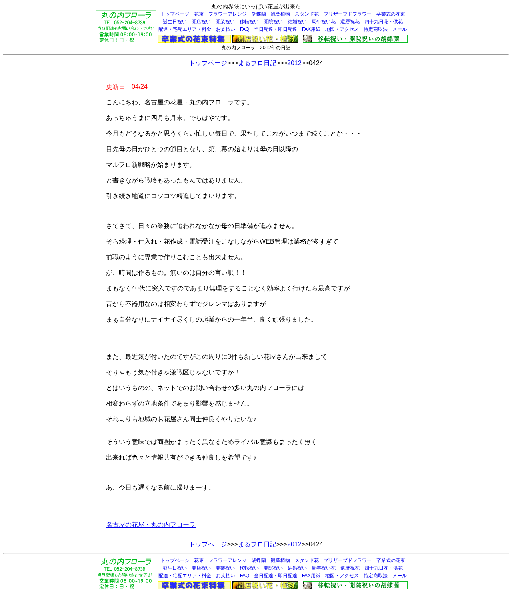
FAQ (244, 29)
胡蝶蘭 (259, 14)
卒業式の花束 (390, 14)
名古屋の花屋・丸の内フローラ (151, 524)
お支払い (225, 29)
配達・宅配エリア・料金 (184, 29)
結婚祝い (297, 21)
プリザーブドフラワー (348, 14)
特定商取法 (376, 29)
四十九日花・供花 (383, 21)
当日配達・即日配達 (275, 29)
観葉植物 (280, 14)
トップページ (174, 14)
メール (399, 29)
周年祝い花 (324, 21)
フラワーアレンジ (227, 14)
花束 (199, 14)
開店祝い (201, 21)
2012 (294, 63)
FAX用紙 (311, 29)
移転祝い (249, 21)
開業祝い (225, 21)
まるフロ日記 (257, 63)
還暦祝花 (350, 21)
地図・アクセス (342, 29)
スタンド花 (307, 14)
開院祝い (273, 21)
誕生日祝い (175, 21)
